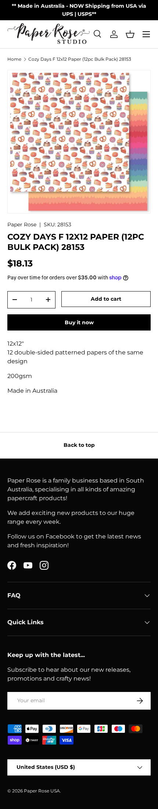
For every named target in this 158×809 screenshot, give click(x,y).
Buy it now (79, 322)
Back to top (79, 445)
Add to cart (106, 299)
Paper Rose (21, 224)
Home (14, 59)
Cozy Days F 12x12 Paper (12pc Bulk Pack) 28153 (79, 59)
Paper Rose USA (42, 791)
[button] (130, 34)
